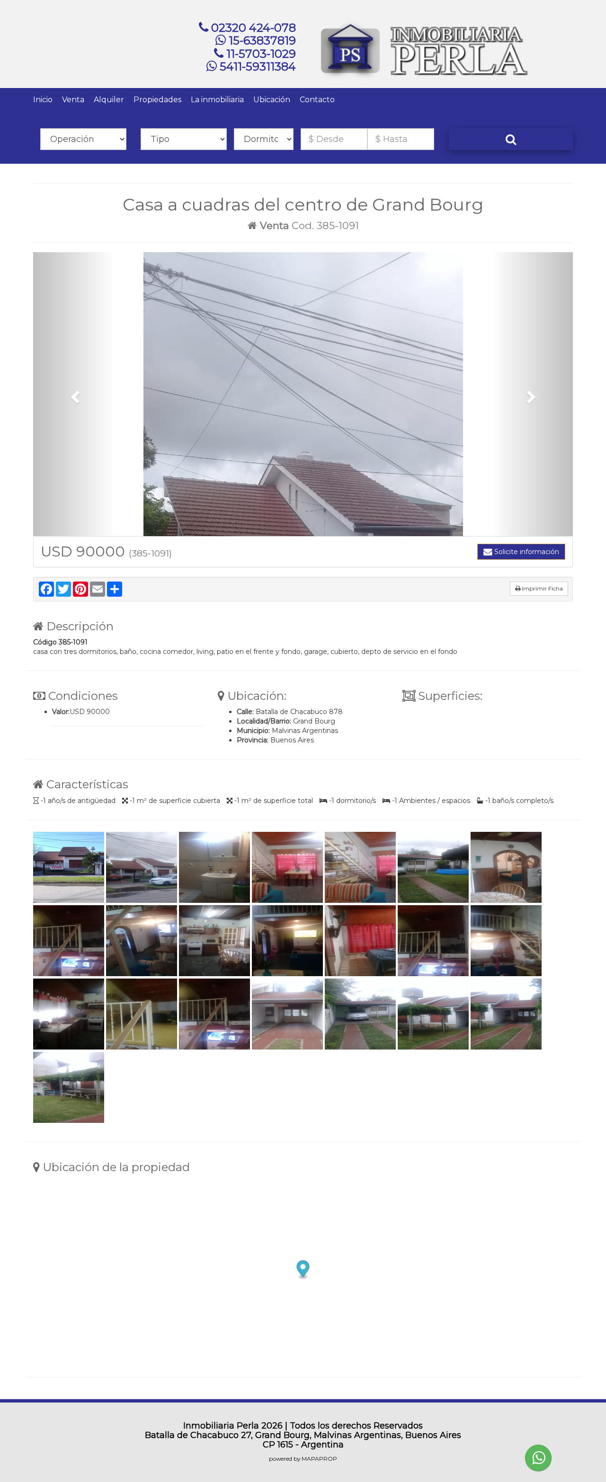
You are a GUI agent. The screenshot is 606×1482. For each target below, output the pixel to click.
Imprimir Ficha (541, 588)
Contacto (317, 99)
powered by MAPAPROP (303, 1458)
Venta (73, 99)
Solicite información (525, 551)
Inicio (43, 99)
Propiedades (157, 99)
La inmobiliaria (217, 99)
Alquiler (109, 99)
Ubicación (271, 99)
